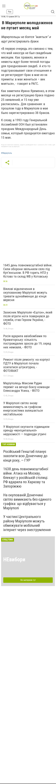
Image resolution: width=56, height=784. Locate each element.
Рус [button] (9, 11)
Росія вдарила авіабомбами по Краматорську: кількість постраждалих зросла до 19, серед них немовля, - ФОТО (27, 341)
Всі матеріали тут (28, 580)
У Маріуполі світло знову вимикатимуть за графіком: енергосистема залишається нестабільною (23, 408)
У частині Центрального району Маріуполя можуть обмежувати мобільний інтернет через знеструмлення (27, 523)
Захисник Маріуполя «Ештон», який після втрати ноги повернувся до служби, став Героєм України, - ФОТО (27, 318)
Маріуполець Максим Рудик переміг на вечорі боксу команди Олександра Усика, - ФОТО (26, 387)
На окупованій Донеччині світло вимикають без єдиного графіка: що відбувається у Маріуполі (27, 501)
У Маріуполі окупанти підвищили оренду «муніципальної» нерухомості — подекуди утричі (26, 430)
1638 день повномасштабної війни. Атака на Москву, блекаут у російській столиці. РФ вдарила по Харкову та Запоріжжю (25, 478)
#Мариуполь (6, 153)
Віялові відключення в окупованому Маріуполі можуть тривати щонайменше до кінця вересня (25, 294)
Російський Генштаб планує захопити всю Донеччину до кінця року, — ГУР (25, 455)
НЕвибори (14, 559)
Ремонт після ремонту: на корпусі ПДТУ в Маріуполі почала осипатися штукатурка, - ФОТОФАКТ (26, 365)
